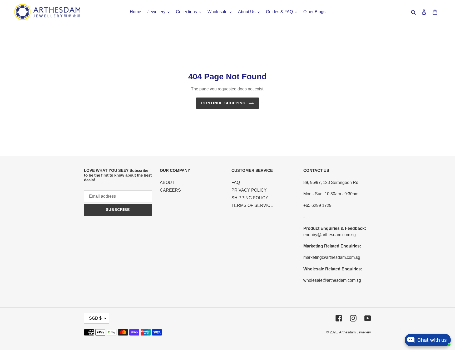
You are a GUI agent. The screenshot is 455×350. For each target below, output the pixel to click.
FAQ (235, 182)
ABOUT (167, 182)
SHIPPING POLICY (249, 198)
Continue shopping (223, 103)
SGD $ (95, 318)
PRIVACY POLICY (249, 190)
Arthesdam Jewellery (355, 332)
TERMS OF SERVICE (252, 205)
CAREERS (170, 190)
